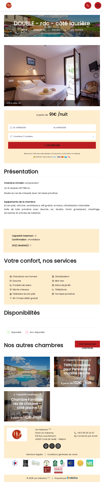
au (54, 127)
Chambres (40, 29)
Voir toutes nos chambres (87, 344)
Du (14, 127)
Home (24, 29)
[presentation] (7, 75)
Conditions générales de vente (62, 454)
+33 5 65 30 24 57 (85, 432)
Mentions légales (34, 454)
